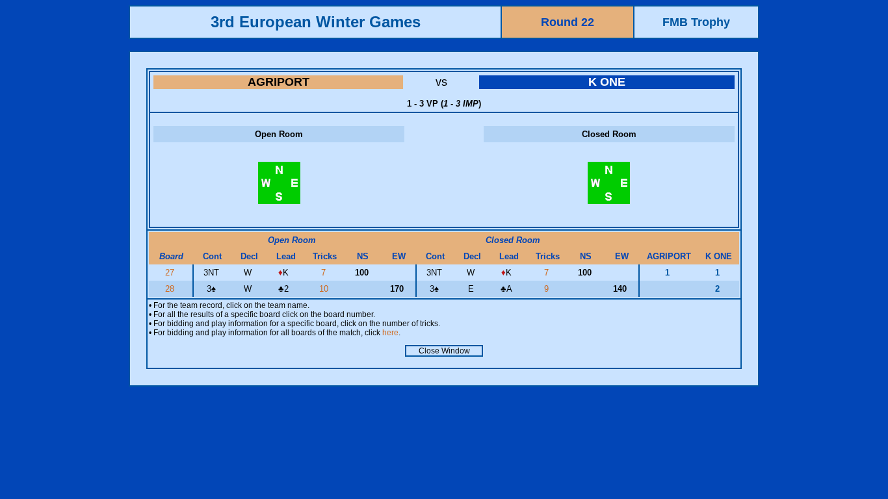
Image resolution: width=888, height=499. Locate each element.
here (390, 332)
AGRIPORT (278, 81)
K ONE (606, 81)
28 (171, 289)
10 (325, 289)
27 (171, 272)
